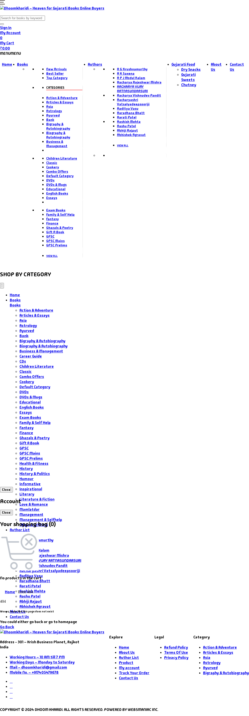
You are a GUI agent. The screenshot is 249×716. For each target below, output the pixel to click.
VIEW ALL (52, 256)
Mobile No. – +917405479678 (34, 672)
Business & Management (56, 143)
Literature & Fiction (36, 499)
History (26, 468)
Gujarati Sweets (188, 77)
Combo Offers (57, 171)
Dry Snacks (191, 69)
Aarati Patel (126, 117)
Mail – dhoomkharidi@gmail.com (38, 667)
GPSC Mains (55, 241)
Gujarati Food (183, 64)
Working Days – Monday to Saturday (42, 662)
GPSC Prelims (56, 245)
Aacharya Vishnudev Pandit (139, 95)
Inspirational (30, 489)
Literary (26, 494)
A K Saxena (125, 73)
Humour (26, 478)
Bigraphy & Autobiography (58, 126)
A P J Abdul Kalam (131, 78)
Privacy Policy (176, 657)
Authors (95, 64)
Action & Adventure (62, 98)
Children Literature (61, 158)
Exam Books (55, 210)
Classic (51, 163)
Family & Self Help (60, 214)
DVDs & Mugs (56, 184)
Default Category (60, 176)
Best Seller (55, 73)
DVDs (50, 180)
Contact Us (19, 616)
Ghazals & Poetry (59, 227)
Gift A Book (55, 232)
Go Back (7, 626)
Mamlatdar (29, 509)
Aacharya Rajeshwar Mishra (139, 82)
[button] (2, 3)
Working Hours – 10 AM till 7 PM (37, 657)
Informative (30, 483)
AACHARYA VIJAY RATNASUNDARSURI (132, 88)
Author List (20, 529)
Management (31, 514)
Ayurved (53, 115)
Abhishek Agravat (131, 135)
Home (7, 64)
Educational (55, 189)
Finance (52, 223)
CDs (22, 361)
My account (129, 667)
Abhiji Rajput (127, 130)
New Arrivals (56, 69)
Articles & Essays (59, 102)
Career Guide (30, 356)
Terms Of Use (176, 652)
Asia (49, 106)
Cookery (52, 167)
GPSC (50, 236)
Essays (51, 198)
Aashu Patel (126, 126)
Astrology (54, 111)
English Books (57, 193)
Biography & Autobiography (58, 135)
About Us (127, 652)
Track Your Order (134, 672)
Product (126, 662)
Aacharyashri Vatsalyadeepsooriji (133, 102)
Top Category (57, 78)
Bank (50, 119)
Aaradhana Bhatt (131, 113)
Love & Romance (33, 504)
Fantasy (52, 219)
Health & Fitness (33, 463)
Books (22, 64)
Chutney (188, 84)
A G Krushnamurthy (132, 69)
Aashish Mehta (129, 121)
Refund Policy (176, 647)
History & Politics (34, 473)
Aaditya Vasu (127, 108)
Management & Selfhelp (40, 519)
